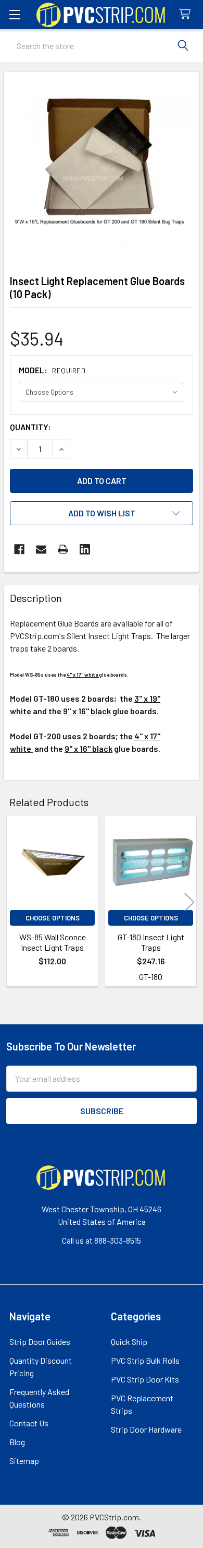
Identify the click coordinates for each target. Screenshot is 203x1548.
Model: (52, 370)
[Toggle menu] (14, 14)
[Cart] (187, 14)
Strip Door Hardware (146, 1429)
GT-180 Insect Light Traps (151, 942)
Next (189, 902)
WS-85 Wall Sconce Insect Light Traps (52, 942)
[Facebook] (19, 549)
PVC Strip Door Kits (145, 1379)
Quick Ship (129, 1341)
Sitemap (24, 1461)
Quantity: (30, 427)
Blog (17, 1442)
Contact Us (28, 1423)
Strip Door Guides (39, 1341)
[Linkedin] (84, 549)
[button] (101, 513)
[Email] (41, 549)
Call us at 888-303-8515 (101, 1240)
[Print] (63, 549)
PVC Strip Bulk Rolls (145, 1360)
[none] (101, 170)
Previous (13, 902)
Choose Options (53, 918)
